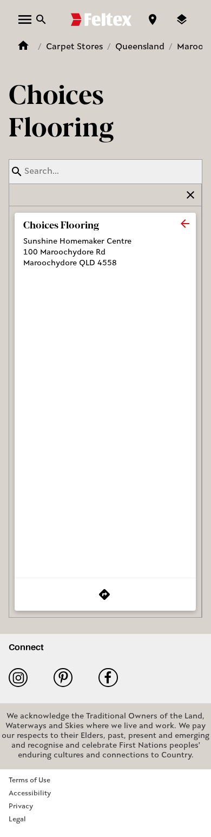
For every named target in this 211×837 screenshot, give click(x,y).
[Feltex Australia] (101, 19)
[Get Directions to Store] (105, 594)
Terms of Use (29, 780)
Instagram (22, 677)
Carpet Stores (74, 47)
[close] (185, 223)
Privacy (21, 806)
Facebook (112, 677)
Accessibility (30, 793)
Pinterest (67, 677)
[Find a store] (152, 19)
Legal (17, 819)
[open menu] (25, 19)
